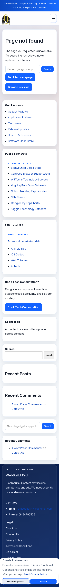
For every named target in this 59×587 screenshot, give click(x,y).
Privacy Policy (14, 540)
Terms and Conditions (19, 546)
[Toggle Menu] (53, 18)
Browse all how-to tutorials (24, 241)
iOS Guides (17, 254)
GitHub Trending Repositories (29, 191)
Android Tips (18, 248)
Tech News (14, 123)
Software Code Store (21, 141)
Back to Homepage (20, 77)
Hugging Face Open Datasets (28, 185)
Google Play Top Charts (25, 203)
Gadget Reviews (18, 111)
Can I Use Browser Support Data (30, 173)
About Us (11, 528)
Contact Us (13, 534)
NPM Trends (18, 197)
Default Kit (18, 409)
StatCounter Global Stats (26, 168)
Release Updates (18, 129)
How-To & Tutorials (19, 135)
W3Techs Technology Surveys (29, 179)
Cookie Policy (14, 558)
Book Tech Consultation (23, 307)
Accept (43, 581)
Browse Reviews (18, 87)
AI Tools (15, 266)
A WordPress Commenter (27, 404)
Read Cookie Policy (35, 574)
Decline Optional (15, 581)
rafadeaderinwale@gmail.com (34, 508)
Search (47, 69)
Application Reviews (20, 117)
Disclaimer (12, 552)
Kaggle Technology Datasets (28, 209)
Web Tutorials (19, 260)
